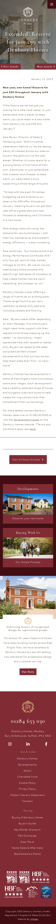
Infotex (34, 919)
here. (33, 429)
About (27, 770)
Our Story (28, 671)
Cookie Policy (27, 782)
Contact (27, 801)
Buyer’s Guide (27, 823)
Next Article (44, 66)
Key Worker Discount (27, 829)
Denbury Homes (27, 758)
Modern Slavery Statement (27, 795)
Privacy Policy (27, 788)
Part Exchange (27, 835)
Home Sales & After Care (27, 847)
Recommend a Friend (27, 853)
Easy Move (27, 841)
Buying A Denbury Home (27, 817)
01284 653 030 (28, 720)
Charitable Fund (27, 776)
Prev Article (11, 66)
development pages (26, 419)
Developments (27, 764)
